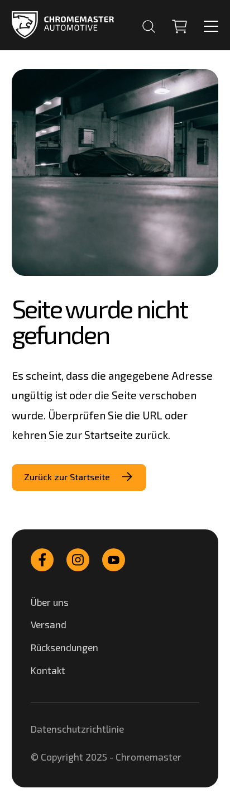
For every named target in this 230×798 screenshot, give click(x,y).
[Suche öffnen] (148, 26)
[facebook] (42, 559)
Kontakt (48, 670)
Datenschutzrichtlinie (77, 728)
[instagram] (77, 559)
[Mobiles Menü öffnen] (211, 26)
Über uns (50, 602)
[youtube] (113, 559)
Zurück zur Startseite (67, 476)
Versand (48, 624)
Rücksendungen (64, 647)
